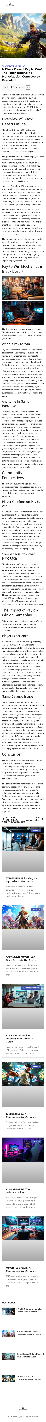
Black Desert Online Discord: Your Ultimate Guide (19, 1038)
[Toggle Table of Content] (27, 87)
